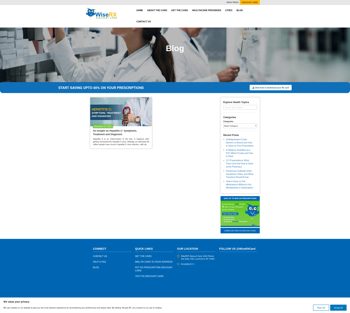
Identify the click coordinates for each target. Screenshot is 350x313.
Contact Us (143, 21)
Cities (228, 10)
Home (139, 10)
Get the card (179, 10)
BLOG (96, 267)
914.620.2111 (188, 264)
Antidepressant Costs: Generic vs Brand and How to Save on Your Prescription (240, 142)
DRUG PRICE (232, 2)
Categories (228, 121)
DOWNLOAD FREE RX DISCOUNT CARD (240, 230)
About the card (157, 10)
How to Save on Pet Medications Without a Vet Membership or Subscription (239, 184)
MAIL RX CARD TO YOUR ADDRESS (154, 261)
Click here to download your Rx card (272, 87)
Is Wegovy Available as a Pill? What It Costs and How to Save (239, 153)
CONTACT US (100, 256)
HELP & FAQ (99, 261)
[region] (175, 305)
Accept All (338, 307)
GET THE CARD (143, 256)
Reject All (321, 307)
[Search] (252, 107)
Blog (240, 10)
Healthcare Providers (206, 10)
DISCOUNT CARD (250, 2)
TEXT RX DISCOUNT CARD (149, 276)
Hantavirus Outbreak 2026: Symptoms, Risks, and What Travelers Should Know (239, 174)
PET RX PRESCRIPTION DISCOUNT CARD (154, 269)
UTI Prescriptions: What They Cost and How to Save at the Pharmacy (239, 163)
